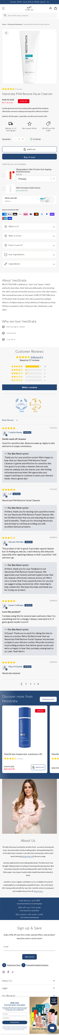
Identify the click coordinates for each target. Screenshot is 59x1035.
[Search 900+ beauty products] (5, 15)
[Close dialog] (56, 999)
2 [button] (26, 683)
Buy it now (29, 157)
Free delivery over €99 (29, 900)
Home (4, 24)
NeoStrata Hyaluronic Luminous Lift (23, 754)
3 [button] (30, 683)
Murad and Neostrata (15, 24)
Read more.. (38, 891)
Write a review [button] (29, 387)
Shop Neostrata (48, 699)
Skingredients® (28, 856)
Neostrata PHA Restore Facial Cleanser (37, 24)
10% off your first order (29, 907)
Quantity (6, 139)
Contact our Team (13, 965)
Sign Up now (29, 957)
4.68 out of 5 (37, 357)
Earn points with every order (29, 914)
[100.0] (21, 404)
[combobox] (29, 15)
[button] (55, 8)
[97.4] (35, 404)
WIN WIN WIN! (14, 1022)
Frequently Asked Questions (37, 965)
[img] (8, 428)
